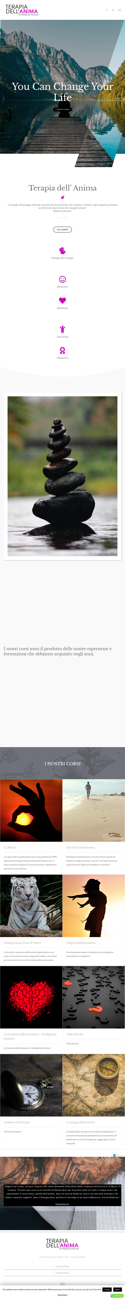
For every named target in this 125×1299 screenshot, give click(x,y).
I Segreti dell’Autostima (80, 943)
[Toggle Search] (113, 10)
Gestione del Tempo (16, 1122)
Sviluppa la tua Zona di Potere (22, 943)
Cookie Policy (62, 1272)
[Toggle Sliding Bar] (106, 10)
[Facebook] (62, 1284)
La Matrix (10, 847)
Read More (62, 1295)
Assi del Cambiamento (80, 847)
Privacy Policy (62, 1266)
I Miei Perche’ (75, 1034)
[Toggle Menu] (119, 10)
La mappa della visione (80, 1122)
